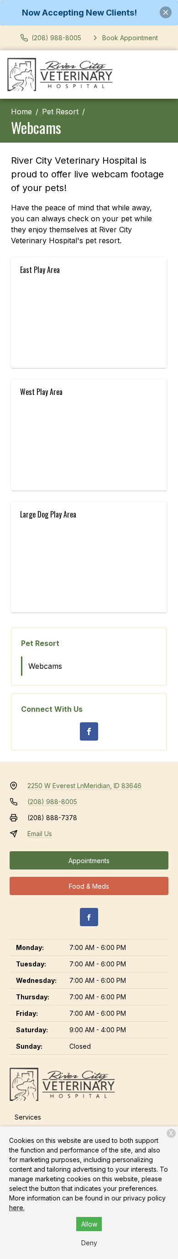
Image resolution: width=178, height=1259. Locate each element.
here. (17, 1207)
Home (21, 111)
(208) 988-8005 (52, 802)
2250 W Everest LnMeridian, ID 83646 (84, 786)
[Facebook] (89, 731)
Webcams (45, 666)
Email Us (39, 834)
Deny (89, 1243)
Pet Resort (60, 111)
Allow (89, 1224)
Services (28, 1117)
